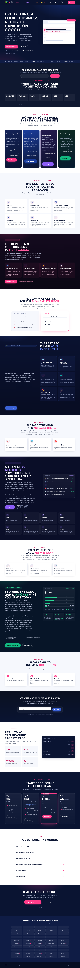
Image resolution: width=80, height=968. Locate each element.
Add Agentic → (9, 507)
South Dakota (16, 953)
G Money (32, 2)
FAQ (41, 2)
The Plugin (21, 2)
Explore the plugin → (11, 408)
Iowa (63, 933)
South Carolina (63, 950)
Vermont (62, 953)
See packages (47, 816)
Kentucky (28, 937)
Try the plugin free (49, 902)
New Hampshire (51, 943)
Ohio (63, 946)
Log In (63, 2)
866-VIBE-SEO (56, 2)
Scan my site (55, 75)
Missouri (62, 940)
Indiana (51, 933)
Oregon (28, 950)
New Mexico (16, 946)
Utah (51, 953)
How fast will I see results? (23, 858)
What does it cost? (21, 876)
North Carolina (39, 946)
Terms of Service (62, 965)
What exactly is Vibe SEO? (23, 847)
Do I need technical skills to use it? (25, 852)
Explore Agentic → (48, 164)
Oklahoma (16, 950)
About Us (45, 2)
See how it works (28, 645)
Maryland (63, 937)
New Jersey (62, 943)
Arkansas (51, 927)
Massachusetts (16, 940)
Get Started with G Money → (12, 645)
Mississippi (51, 940)
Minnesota (40, 940)
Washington (28, 956)
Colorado (16, 930)
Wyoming (63, 956)
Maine (51, 937)
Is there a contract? (21, 870)
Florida (51, 930)
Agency (17, 2)
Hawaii (16, 933)
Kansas (16, 937)
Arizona (39, 927)
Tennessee (28, 953)
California (63, 927)
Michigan (28, 940)
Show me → (56, 709)
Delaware (40, 930)
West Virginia (39, 956)
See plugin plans (11, 817)
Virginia (16, 956)
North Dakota (51, 946)
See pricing (23, 46)
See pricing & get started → (32, 902)
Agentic (28, 2)
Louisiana (40, 937)
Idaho (28, 933)
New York (28, 946)
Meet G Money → (65, 158)
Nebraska (28, 943)
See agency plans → (10, 281)
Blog (50, 2)
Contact (73, 965)
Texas (39, 953)
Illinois (39, 933)
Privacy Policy (68, 965)
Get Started (70, 2)
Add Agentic (29, 820)
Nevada (39, 943)
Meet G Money (65, 816)
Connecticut (28, 930)
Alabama (16, 927)
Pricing (37, 2)
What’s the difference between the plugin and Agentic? (29, 864)
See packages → (11, 159)
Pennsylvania (39, 950)
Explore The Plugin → (30, 161)
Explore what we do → (11, 46)
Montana (16, 943)
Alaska (28, 927)
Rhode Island (51, 950)
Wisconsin (51, 956)
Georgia (62, 930)
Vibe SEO (11, 2)
